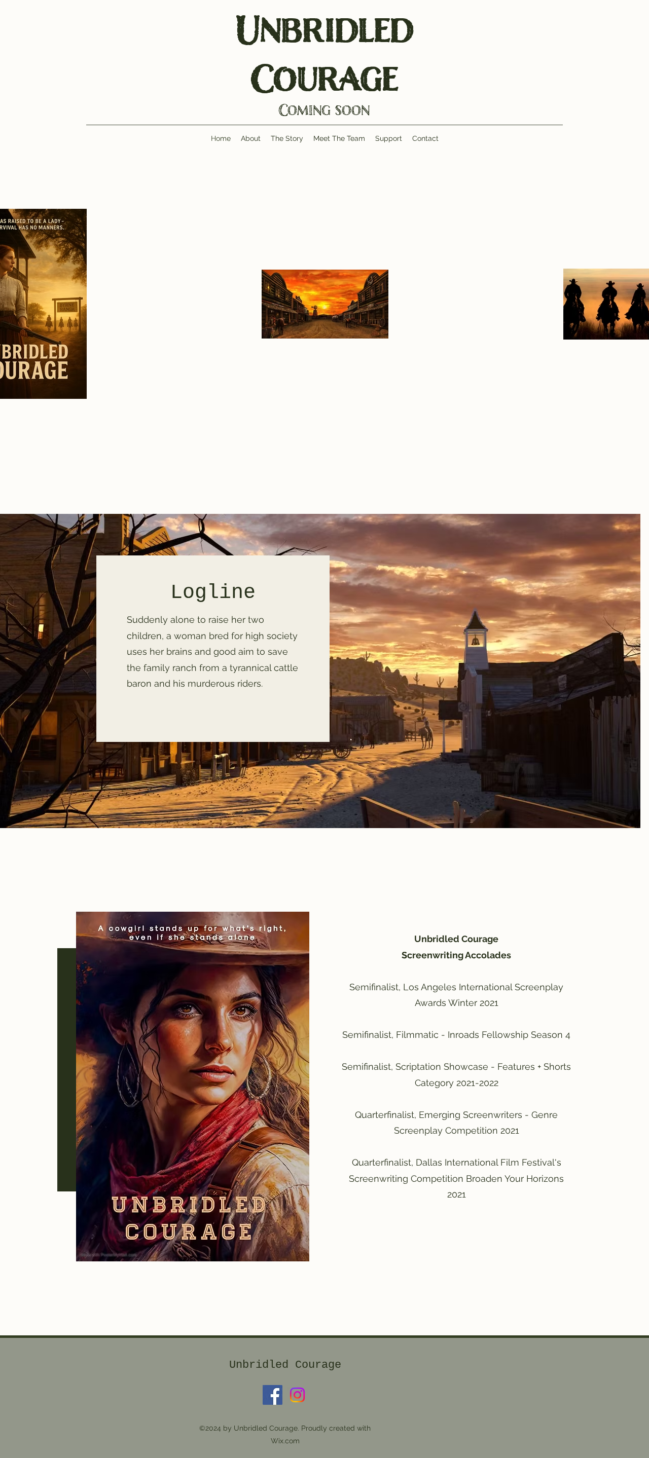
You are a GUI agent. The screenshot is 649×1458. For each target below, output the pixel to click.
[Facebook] (272, 1395)
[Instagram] (297, 1395)
